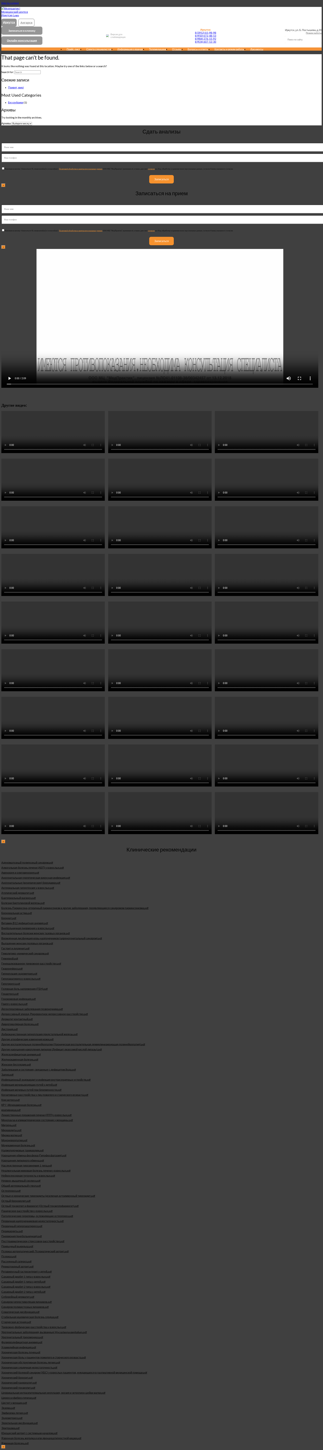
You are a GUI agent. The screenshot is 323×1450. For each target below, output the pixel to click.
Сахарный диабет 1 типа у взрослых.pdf (25, 1276)
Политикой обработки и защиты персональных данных (80, 169)
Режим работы (314, 32)
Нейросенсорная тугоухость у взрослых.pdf (28, 1175)
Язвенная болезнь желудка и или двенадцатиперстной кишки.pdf (41, 1438)
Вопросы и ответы (198, 49)
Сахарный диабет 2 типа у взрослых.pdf (25, 1286)
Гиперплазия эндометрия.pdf (19, 973)
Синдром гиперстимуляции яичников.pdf (26, 1301)
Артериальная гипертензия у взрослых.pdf (27, 887)
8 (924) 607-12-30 (205, 41)
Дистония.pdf (9, 1029)
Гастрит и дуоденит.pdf (15, 948)
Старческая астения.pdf (16, 1322)
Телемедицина (157, 49)
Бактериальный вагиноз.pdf (18, 897)
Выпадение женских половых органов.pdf (27, 943)
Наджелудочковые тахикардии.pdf (22, 1150)
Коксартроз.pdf (10, 1099)
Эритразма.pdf (10, 1428)
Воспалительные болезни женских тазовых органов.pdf (35, 933)
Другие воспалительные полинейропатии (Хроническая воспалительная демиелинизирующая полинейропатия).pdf (73, 1044)
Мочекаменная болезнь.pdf (18, 1145)
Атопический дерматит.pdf (17, 892)
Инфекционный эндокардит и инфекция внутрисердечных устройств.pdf (46, 1079)
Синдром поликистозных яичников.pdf (25, 1306)
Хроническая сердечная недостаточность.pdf (29, 1367)
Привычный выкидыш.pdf (17, 1246)
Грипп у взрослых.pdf (14, 1003)
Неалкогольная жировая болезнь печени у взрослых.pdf (36, 1170)
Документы (256, 49)
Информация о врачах (130, 49)
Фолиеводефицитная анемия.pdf (21, 1342)
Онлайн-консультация (22, 40)
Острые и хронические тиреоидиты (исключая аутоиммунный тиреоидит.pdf (48, 1195)
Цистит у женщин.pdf (14, 1402)
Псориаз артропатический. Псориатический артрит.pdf (35, 1251)
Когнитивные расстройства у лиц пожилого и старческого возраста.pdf (44, 1094)
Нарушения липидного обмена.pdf (22, 1160)
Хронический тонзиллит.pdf (18, 1387)
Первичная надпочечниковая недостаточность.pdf (32, 1221)
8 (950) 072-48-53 (205, 35)
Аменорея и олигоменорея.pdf (20, 872)
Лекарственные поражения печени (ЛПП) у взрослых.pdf (36, 1115)
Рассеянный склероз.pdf (16, 1261)
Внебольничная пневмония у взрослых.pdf (27, 928)
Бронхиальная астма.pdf (16, 913)
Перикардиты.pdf (12, 1231)
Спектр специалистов (98, 49)
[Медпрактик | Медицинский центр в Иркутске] (14, 15)
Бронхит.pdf (8, 918)
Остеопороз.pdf (11, 1190)
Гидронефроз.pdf (12, 968)
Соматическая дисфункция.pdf (20, 1311)
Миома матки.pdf (11, 1135)
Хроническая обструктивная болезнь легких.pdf (30, 1362)
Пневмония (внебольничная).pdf (21, 1236)
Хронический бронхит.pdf (17, 1377)
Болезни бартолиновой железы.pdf (23, 903)
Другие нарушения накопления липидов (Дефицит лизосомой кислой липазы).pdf (51, 1049)
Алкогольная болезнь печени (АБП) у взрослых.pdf (32, 867)
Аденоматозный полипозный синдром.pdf (27, 862)
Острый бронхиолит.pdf (16, 1200)
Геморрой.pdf (9, 958)
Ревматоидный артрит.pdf (17, 1266)
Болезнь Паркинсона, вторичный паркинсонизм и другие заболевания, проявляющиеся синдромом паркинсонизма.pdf (75, 908)
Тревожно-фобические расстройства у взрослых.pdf (33, 1327)
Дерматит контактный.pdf (17, 1019)
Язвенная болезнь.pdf (15, 1443)
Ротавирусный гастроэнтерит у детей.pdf (26, 1271)
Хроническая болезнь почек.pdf (20, 1352)
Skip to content (10, 3)
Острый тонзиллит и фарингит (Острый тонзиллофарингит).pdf (40, 1205)
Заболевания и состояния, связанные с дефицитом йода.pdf (38, 1069)
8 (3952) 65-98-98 (205, 32)
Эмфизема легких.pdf (14, 1412)
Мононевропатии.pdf (14, 1140)
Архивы (6, 123)
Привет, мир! (16, 87)
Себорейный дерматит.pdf (17, 1296)
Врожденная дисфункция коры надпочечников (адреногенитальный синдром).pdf (51, 938)
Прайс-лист (73, 49)
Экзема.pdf (8, 1407)
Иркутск (9, 22)
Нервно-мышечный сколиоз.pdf (21, 1180)
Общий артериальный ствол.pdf (21, 1185)
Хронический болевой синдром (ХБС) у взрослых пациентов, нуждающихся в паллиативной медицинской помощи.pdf (74, 1372)
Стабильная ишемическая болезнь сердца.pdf (30, 1317)
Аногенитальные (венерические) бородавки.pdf (30, 882)
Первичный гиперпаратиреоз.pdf (21, 1226)
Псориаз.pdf (8, 1256)
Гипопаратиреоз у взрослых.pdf (21, 978)
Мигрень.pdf (8, 1125)
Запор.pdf (7, 1074)
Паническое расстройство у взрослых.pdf (27, 1211)
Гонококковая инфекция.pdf (18, 998)
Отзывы (177, 49)
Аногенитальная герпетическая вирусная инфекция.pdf (35, 877)
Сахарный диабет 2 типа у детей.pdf (23, 1291)
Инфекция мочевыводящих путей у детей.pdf (29, 1084)
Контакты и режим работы (229, 49)
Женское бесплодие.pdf (16, 1064)
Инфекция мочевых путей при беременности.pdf (31, 1089)
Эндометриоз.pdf (12, 1418)
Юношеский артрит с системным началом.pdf (29, 1433)
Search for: (7, 72)
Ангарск (26, 22)
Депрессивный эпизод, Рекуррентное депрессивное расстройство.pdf (44, 1014)
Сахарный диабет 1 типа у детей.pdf (23, 1281)
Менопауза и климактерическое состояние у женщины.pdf (37, 1120)
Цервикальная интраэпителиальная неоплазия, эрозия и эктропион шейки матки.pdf (53, 1392)
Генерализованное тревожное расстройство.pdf (31, 963)
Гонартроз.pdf (10, 993)
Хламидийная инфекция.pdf (18, 1347)
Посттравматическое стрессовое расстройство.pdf (32, 1241)
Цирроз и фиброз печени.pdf (18, 1397)
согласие (151, 169)
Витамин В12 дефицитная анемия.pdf (24, 923)
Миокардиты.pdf (11, 1130)
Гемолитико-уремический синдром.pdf (25, 953)
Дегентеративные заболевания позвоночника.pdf (32, 1009)
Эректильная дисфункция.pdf (19, 1423)
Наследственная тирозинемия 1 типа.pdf (26, 1165)
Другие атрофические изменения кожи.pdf (27, 1039)
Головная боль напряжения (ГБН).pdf (24, 988)
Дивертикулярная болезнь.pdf (20, 1024)
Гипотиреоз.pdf (10, 983)
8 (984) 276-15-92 (205, 38)
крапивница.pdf (11, 1110)
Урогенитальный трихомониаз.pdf (22, 1337)
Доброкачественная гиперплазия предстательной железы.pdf (39, 1034)
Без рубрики (15, 102)
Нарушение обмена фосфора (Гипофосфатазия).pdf (33, 1155)
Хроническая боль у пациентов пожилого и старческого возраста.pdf (43, 1357)
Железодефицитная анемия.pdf (21, 1054)
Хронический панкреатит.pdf (19, 1382)
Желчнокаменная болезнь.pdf (19, 1059)
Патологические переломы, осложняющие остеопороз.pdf (37, 1216)
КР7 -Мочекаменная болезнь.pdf (21, 1104)
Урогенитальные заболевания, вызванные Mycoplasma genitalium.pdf (44, 1332)
